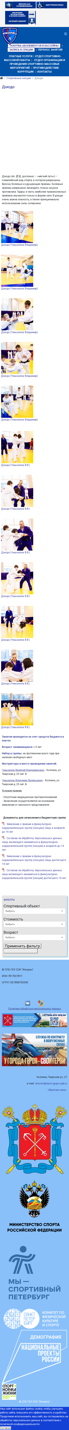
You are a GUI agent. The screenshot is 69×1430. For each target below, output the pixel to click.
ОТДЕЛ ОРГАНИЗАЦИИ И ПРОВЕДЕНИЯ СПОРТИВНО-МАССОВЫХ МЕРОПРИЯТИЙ (37, 64)
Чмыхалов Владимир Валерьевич (22, 780)
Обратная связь (57, 1089)
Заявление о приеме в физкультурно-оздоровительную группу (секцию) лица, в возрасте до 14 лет (33, 828)
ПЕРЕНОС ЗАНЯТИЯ (50, 49)
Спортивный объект (22, 906)
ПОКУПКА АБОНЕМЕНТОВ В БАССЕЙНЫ (34, 45)
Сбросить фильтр (20, 951)
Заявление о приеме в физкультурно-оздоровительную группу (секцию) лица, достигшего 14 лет (34, 860)
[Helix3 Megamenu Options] (65, 34)
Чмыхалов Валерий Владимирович (23, 770)
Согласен (5, 1428)
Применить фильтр (22, 946)
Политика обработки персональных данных (34, 1008)
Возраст (11, 932)
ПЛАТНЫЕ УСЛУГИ (20, 56)
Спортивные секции (19, 78)
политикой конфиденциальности (19, 1424)
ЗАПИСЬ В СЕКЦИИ (21, 49)
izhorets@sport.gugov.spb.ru (51, 1083)
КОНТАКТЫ (44, 71)
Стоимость (13, 919)
